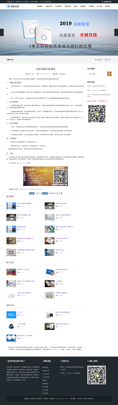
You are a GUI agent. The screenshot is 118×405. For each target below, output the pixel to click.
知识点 (76, 6)
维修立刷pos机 (60, 250)
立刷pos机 (49, 6)
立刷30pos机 (38, 193)
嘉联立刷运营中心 (89, 398)
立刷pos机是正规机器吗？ (63, 312)
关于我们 (107, 6)
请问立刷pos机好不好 (62, 238)
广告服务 (45, 398)
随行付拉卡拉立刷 (61, 203)
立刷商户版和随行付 (61, 293)
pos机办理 (58, 6)
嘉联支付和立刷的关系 (62, 324)
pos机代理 (67, 6)
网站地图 (73, 398)
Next (116, 32)
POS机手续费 (21, 324)
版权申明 (39, 398)
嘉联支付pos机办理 (23, 269)
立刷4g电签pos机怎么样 (54, 193)
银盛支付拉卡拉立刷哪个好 (25, 238)
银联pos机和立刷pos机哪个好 (64, 227)
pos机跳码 (59, 281)
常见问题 (91, 6)
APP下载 (99, 6)
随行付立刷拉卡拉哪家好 (25, 203)
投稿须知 (51, 398)
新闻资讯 (83, 6)
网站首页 (40, 6)
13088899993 (107, 2)
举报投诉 (26, 398)
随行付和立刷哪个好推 (24, 215)
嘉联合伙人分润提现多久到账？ (27, 281)
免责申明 (32, 398)
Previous (2, 32)
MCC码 (20, 312)
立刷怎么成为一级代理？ (25, 293)
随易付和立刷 (21, 227)
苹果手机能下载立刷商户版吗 (26, 250)
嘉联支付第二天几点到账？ (25, 335)
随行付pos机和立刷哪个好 (63, 215)
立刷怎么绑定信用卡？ (62, 269)
